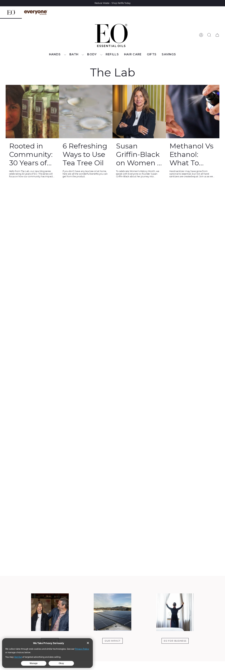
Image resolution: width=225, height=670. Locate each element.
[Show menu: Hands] (65, 55)
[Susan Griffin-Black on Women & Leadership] (139, 111)
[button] (56, 54)
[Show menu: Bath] (83, 55)
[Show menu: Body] (101, 55)
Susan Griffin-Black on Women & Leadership (139, 154)
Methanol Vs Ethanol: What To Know (191, 154)
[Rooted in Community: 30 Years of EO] (32, 111)
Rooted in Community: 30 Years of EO (31, 154)
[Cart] (217, 35)
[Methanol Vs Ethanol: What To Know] (192, 111)
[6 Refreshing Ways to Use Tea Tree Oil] (85, 111)
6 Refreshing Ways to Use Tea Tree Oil (85, 154)
